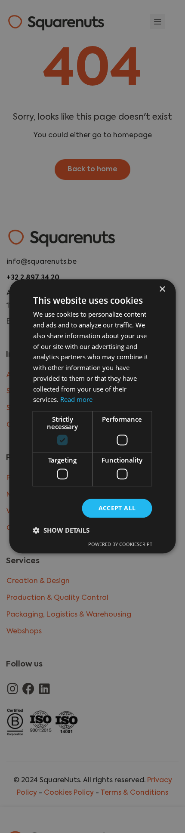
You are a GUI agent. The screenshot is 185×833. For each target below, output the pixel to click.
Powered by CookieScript (120, 544)
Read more (76, 399)
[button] (61, 530)
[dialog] (92, 416)
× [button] (162, 289)
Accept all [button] (117, 508)
